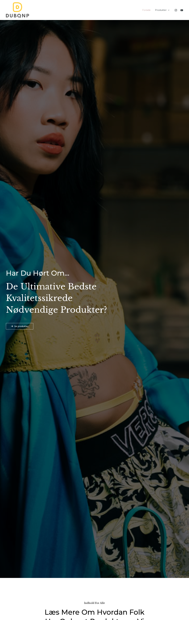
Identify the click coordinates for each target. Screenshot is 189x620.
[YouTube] (181, 10)
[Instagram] (176, 10)
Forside (146, 10)
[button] (168, 10)
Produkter (161, 10)
